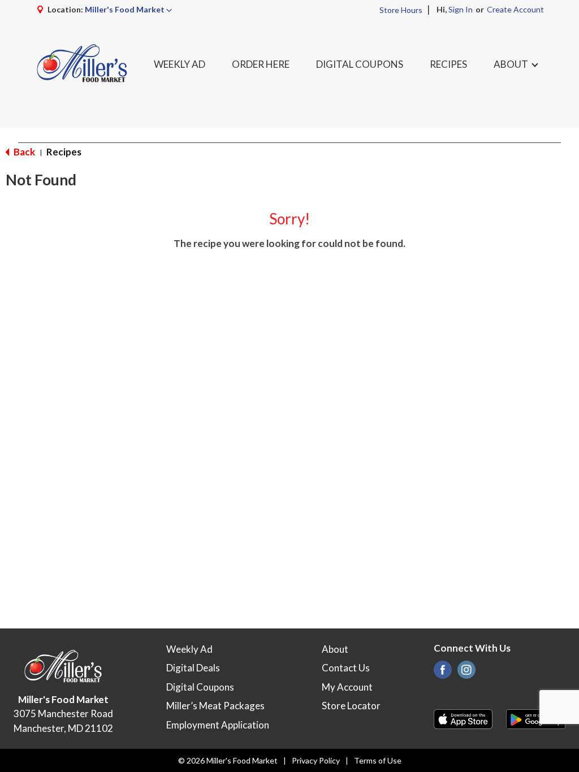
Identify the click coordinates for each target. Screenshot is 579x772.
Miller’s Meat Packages (215, 706)
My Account (347, 687)
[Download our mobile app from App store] (463, 718)
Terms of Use (377, 760)
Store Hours (400, 10)
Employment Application (217, 725)
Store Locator (351, 706)
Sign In (460, 9)
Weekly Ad (189, 649)
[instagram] (466, 673)
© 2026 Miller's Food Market (228, 760)
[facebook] (443, 673)
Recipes (63, 152)
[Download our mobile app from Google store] (535, 718)
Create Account (515, 9)
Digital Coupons (200, 687)
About (335, 649)
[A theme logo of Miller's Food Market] (82, 64)
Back (23, 152)
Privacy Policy (316, 760)
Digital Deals (193, 668)
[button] (128, 9)
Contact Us (346, 668)
